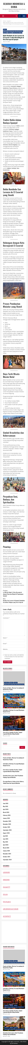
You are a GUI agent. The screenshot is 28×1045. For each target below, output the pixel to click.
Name (5, 638)
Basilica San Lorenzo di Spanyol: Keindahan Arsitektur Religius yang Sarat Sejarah (14, 600)
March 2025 (6, 848)
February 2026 (6, 815)
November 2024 (7, 854)
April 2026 (5, 809)
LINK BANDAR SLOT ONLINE (10, 909)
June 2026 (5, 803)
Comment (6, 618)
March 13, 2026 (6, 41)
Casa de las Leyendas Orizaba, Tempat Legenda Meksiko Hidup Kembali (14, 723)
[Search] (16, 15)
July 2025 (5, 836)
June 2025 (5, 839)
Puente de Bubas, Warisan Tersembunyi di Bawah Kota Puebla (14, 678)
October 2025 (6, 827)
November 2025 (7, 824)
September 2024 (7, 860)
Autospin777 (6, 887)
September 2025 (7, 830)
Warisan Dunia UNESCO (17, 32)
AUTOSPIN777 (7, 916)
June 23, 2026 (7, 691)
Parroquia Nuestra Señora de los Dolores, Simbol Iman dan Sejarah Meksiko (13, 782)
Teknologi (9, 32)
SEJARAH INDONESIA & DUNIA (14, 5)
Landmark (7, 682)
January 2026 (6, 818)
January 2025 (6, 851)
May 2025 (5, 842)
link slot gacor (7, 901)
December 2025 (7, 821)
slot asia (5, 894)
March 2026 (6, 812)
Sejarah (4, 29)
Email (5, 643)
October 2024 (6, 857)
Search (5, 743)
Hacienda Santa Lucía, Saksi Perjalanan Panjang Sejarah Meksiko (13, 776)
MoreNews (23, 1041)
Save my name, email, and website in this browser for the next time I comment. (14, 656)
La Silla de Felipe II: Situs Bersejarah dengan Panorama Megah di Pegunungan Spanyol (13, 593)
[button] (3, 16)
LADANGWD (6, 872)
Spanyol (4, 32)
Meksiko (11, 682)
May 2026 (5, 806)
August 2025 (6, 833)
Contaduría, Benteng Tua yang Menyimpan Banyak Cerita (14, 700)
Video (24, 16)
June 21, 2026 (7, 1036)
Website (5, 649)
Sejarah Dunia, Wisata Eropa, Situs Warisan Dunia (13, 31)
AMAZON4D (6, 879)
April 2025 (5, 845)
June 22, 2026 (7, 735)
